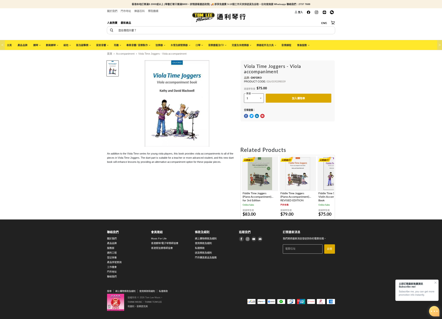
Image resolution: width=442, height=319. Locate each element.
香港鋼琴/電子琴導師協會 (164, 243)
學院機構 (153, 11)
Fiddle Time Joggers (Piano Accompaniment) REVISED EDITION (294, 197)
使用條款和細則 (147, 291)
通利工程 (112, 252)
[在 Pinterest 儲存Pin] (262, 116)
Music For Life (159, 238)
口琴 (198, 45)
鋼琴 (36, 45)
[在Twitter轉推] (251, 116)
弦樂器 (160, 45)
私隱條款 (200, 248)
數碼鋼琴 (51, 45)
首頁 (109, 53)
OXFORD (256, 77)
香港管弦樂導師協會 (162, 248)
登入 (300, 12)
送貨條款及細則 (203, 252)
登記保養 (112, 257)
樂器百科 (139, 11)
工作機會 (112, 267)
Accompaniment (125, 53)
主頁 (9, 45)
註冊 (329, 249)
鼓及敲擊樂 (82, 45)
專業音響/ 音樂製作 (137, 45)
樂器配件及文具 (265, 45)
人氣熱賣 (112, 22)
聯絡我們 (112, 276)
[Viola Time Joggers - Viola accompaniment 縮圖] (112, 68)
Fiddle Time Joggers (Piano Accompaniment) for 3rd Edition (257, 197)
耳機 (116, 45)
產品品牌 (22, 45)
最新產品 (126, 22)
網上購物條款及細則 (206, 238)
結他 (66, 45)
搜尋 (109, 291)
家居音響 (101, 45)
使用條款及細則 (203, 243)
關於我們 (112, 11)
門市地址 (126, 11)
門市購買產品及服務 (206, 257)
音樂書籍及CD (216, 45)
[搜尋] (111, 30)
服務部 (110, 248)
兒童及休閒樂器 (240, 45)
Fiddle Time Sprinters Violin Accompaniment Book (332, 197)
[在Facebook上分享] (246, 116)
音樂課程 (286, 45)
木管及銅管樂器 (179, 45)
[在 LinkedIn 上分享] (257, 116)
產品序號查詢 (114, 262)
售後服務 (302, 45)
